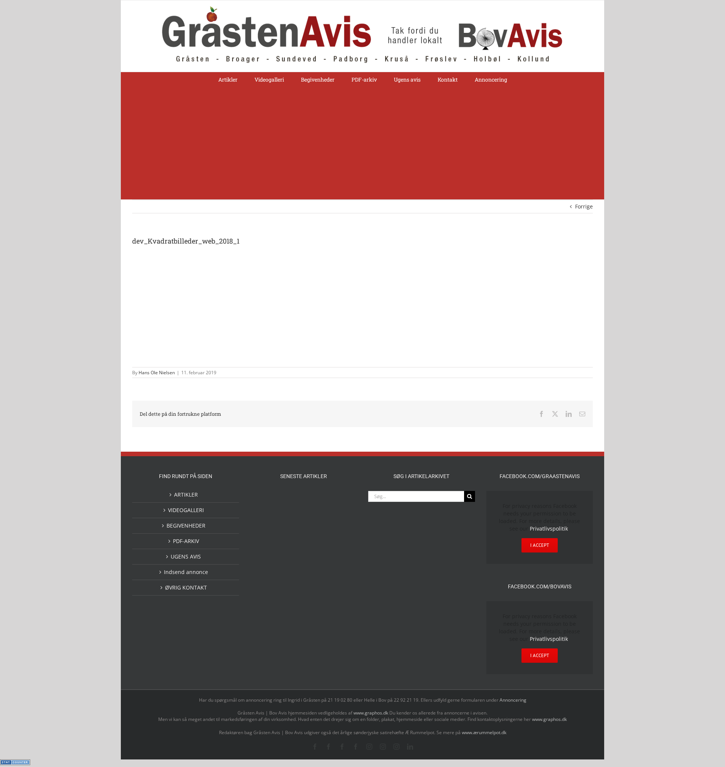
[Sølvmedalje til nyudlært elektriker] (267, 576)
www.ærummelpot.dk (484, 732)
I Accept (539, 545)
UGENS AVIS (186, 556)
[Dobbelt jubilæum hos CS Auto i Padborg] (315, 570)
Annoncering (513, 700)
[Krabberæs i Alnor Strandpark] (267, 527)
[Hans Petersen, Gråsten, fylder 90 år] (315, 523)
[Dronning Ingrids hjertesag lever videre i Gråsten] (315, 600)
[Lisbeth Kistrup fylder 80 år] (291, 524)
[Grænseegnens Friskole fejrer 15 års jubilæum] (340, 570)
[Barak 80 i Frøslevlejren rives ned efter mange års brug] (340, 601)
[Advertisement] (362, 143)
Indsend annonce (186, 572)
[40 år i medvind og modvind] (267, 552)
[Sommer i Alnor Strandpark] (340, 500)
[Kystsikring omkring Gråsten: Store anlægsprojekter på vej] (291, 500)
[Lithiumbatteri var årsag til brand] (291, 569)
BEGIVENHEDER (186, 525)
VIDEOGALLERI (186, 510)
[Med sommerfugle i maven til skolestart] (315, 501)
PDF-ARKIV (186, 541)
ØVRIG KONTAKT (186, 587)
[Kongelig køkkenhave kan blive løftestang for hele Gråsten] (315, 552)
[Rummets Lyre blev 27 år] (291, 552)
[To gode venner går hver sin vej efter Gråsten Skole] (340, 551)
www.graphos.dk (371, 713)
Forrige (584, 206)
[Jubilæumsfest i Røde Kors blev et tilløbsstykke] (267, 500)
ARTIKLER (186, 494)
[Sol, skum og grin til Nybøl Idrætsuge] (291, 600)
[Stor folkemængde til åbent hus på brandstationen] (340, 521)
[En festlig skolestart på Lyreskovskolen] (267, 601)
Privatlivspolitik (549, 528)
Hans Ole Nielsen (157, 372)
